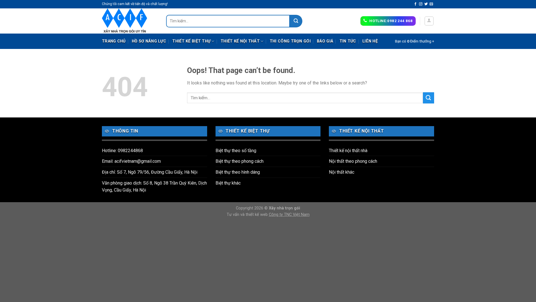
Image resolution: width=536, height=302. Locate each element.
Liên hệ (370, 41)
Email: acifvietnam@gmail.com (131, 161)
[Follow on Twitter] (426, 4)
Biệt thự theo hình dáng (238, 172)
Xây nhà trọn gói (284, 208)
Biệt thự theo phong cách (240, 161)
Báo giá (325, 41)
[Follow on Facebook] (415, 4)
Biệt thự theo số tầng (236, 150)
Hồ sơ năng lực (149, 41)
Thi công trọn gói (290, 41)
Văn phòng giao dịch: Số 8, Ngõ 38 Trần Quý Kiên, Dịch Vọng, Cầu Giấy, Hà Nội (154, 186)
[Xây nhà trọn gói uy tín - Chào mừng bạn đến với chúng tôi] (130, 21)
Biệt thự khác (228, 183)
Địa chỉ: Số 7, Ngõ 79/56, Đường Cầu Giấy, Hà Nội (149, 172)
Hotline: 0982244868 (122, 150)
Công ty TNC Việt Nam (289, 214)
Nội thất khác (341, 172)
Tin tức (347, 41)
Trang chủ (114, 41)
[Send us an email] (431, 4)
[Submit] (296, 21)
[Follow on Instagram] (420, 4)
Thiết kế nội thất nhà (348, 150)
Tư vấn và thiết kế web (248, 214)
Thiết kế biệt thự (191, 41)
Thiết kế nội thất (240, 41)
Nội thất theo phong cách (353, 161)
